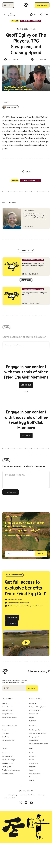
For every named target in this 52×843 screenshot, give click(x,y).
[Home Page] (26, 5)
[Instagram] (26, 802)
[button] (44, 14)
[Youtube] (31, 802)
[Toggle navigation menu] (5, 5)
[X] (20, 802)
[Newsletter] (10, 5)
